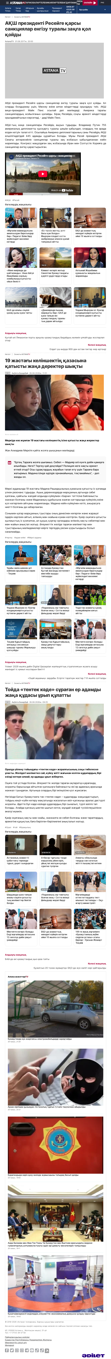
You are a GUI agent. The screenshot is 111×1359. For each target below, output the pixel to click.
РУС (102, 3)
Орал (8, 827)
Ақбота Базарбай (20, 373)
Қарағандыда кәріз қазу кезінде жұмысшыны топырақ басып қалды (43, 1175)
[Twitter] (11, 1350)
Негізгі (7, 17)
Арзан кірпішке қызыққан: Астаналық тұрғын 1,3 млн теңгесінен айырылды (47, 1107)
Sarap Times (18, 9)
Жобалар (34, 2)
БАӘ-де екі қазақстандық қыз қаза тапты (27, 959)
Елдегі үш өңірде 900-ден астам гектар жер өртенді (78, 349)
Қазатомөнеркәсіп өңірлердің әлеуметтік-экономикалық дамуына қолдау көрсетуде (51, 1313)
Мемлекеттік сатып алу (16, 1342)
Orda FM (80, 2)
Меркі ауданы (35, 538)
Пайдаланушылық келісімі (17, 1337)
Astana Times (8, 9)
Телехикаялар (48, 2)
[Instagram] (16, 1350)
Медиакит (9, 1345)
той (15, 827)
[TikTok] (36, 1350)
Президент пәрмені (57, 9)
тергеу (9, 538)
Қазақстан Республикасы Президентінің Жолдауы (28, 1340)
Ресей (16, 200)
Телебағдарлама (67, 2)
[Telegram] (26, 1350)
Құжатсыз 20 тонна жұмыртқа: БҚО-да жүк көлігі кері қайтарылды (70, 968)
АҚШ (8, 200)
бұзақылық (25, 827)
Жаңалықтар (21, 2)
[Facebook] (7, 1350)
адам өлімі (20, 538)
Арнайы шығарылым (42, 9)
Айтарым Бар (30, 9)
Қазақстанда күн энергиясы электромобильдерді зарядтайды (40, 1039)
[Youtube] (31, 1350)
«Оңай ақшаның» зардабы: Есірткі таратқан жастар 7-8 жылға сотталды (67, 678)
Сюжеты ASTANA (22, 17)
